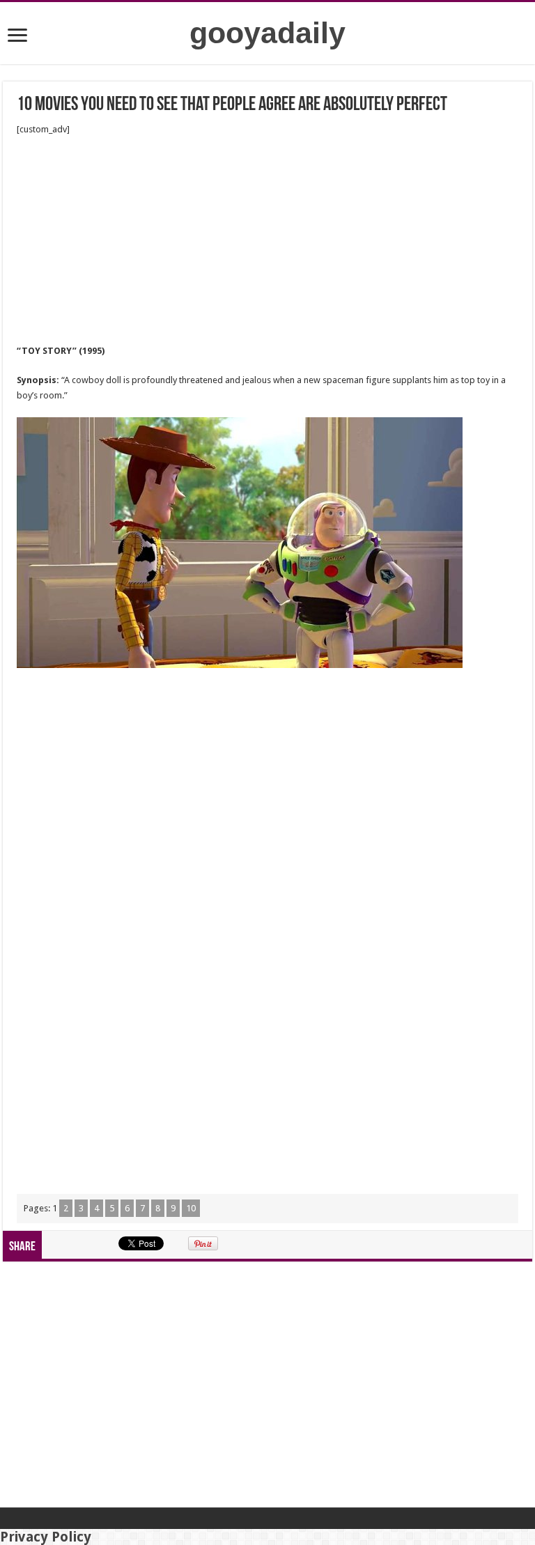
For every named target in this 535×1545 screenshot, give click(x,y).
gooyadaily (267, 32)
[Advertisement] (267, 240)
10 (191, 1208)
